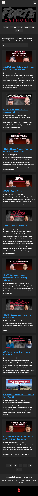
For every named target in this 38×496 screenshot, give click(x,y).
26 (30, 465)
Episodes (10, 481)
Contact (27, 481)
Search (34, 481)
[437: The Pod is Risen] (19, 181)
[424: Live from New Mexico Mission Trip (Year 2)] (19, 384)
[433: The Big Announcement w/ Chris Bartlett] (19, 304)
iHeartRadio (30, 27)
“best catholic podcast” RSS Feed (16, 45)
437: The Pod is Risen (12, 191)
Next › (19, 469)
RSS (7, 27)
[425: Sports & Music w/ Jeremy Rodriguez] (19, 342)
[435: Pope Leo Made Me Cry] (19, 215)
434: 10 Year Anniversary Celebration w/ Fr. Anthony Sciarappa (15, 277)
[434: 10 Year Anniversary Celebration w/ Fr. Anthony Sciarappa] (19, 264)
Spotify (20, 30)
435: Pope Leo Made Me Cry (15, 226)
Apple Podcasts (17, 27)
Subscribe (20, 483)
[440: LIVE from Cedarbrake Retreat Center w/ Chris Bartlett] (19, 57)
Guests (22, 481)
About (4, 481)
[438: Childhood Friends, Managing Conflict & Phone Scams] (19, 138)
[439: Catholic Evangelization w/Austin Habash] (19, 99)
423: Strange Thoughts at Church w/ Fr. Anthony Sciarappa (18, 437)
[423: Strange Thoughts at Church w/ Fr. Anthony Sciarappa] (19, 426)
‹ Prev (9, 465)
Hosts (16, 481)
